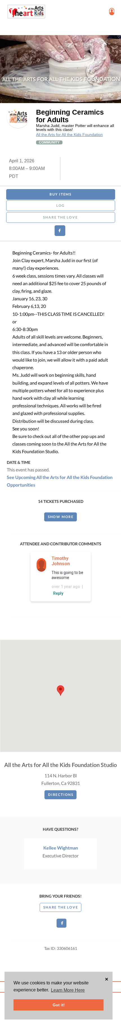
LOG (60, 205)
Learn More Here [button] (68, 990)
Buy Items (60, 194)
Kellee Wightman (60, 847)
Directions (60, 795)
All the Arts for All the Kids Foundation (69, 134)
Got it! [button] (59, 1005)
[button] (60, 690)
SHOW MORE (61, 517)
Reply (58, 593)
